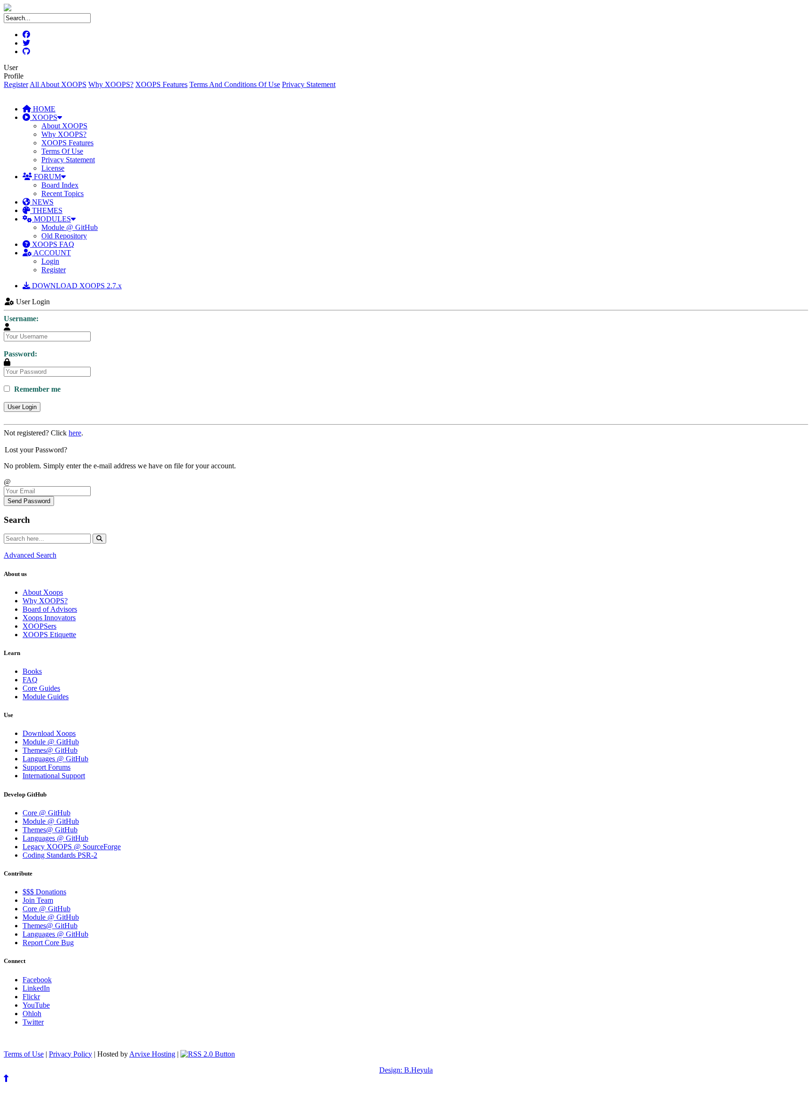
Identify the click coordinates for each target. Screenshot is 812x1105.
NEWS (42, 202)
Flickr (31, 997)
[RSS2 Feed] (207, 1054)
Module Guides (46, 697)
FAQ (30, 680)
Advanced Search (30, 555)
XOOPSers (39, 626)
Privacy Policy (70, 1054)
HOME (43, 109)
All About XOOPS (58, 84)
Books (32, 671)
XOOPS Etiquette (49, 635)
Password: (20, 354)
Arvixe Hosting (152, 1054)
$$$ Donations (44, 892)
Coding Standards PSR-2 (60, 855)
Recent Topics (62, 193)
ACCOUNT (51, 253)
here (75, 433)
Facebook (37, 980)
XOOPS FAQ (52, 244)
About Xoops (43, 592)
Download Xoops (49, 733)
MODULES (51, 219)
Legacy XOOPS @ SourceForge (72, 847)
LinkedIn (36, 988)
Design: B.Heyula (406, 1070)
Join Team (38, 900)
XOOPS (43, 117)
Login (50, 261)
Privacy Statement (309, 84)
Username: (21, 319)
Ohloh (32, 1014)
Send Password (29, 501)
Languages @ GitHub (55, 759)
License (52, 168)
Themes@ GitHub (50, 750)
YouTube (36, 1005)
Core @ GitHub (46, 813)
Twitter (33, 1022)
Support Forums (46, 767)
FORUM (46, 177)
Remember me (36, 389)
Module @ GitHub (69, 227)
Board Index (59, 185)
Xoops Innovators (49, 618)
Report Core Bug (48, 943)
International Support (54, 776)
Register (16, 84)
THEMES (46, 210)
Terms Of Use (62, 151)
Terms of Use (24, 1054)
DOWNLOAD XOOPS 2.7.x (76, 286)
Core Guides (41, 688)
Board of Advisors (50, 609)
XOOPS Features (161, 84)
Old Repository (64, 236)
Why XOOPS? (110, 84)
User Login (22, 406)
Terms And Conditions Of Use (234, 84)
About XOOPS (64, 126)
